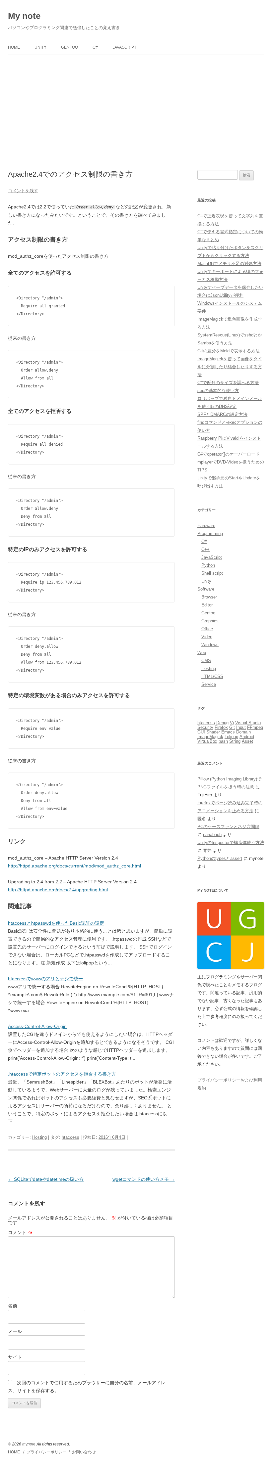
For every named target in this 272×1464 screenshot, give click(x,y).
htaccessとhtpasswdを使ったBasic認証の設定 (56, 923)
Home (14, 47)
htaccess (70, 1137)
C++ (205, 549)
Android (246, 736)
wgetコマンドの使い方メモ (143, 1179)
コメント (20, 1232)
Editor (207, 604)
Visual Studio (248, 722)
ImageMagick (210, 736)
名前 (12, 1306)
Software (205, 589)
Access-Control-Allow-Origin (37, 1026)
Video (206, 636)
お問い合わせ (84, 1452)
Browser (209, 597)
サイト (15, 1357)
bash (223, 741)
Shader (213, 732)
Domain (243, 732)
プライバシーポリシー (46, 1452)
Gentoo (69, 47)
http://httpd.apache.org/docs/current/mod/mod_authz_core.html (74, 865)
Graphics (210, 620)
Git (232, 727)
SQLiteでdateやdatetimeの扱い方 (46, 1179)
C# (95, 47)
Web (201, 652)
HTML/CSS (212, 676)
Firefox (221, 727)
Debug (222, 722)
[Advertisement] (136, 104)
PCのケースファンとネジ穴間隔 (228, 826)
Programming (210, 533)
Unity (40, 47)
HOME (14, 1452)
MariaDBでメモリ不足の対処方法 (229, 263)
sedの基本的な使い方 (218, 390)
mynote (28, 1444)
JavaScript (124, 47)
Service (208, 684)
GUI (201, 732)
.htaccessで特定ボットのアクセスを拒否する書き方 (62, 1074)
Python (208, 565)
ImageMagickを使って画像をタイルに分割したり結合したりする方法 (229, 366)
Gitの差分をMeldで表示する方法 (228, 350)
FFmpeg (255, 727)
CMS (206, 660)
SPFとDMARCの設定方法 (222, 414)
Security (205, 727)
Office (207, 628)
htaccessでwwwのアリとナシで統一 (45, 978)
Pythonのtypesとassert (219, 858)
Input (241, 727)
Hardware (206, 525)
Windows (210, 644)
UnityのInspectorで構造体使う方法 (230, 842)
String (234, 741)
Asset (247, 741)
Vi (232, 722)
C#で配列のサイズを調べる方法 (228, 382)
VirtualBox (207, 741)
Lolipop (231, 736)
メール (15, 1331)
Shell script (212, 573)
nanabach (212, 834)
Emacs (228, 732)
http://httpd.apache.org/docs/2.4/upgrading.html (58, 889)
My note (24, 16)
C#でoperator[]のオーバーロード (228, 454)
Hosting (39, 1137)
